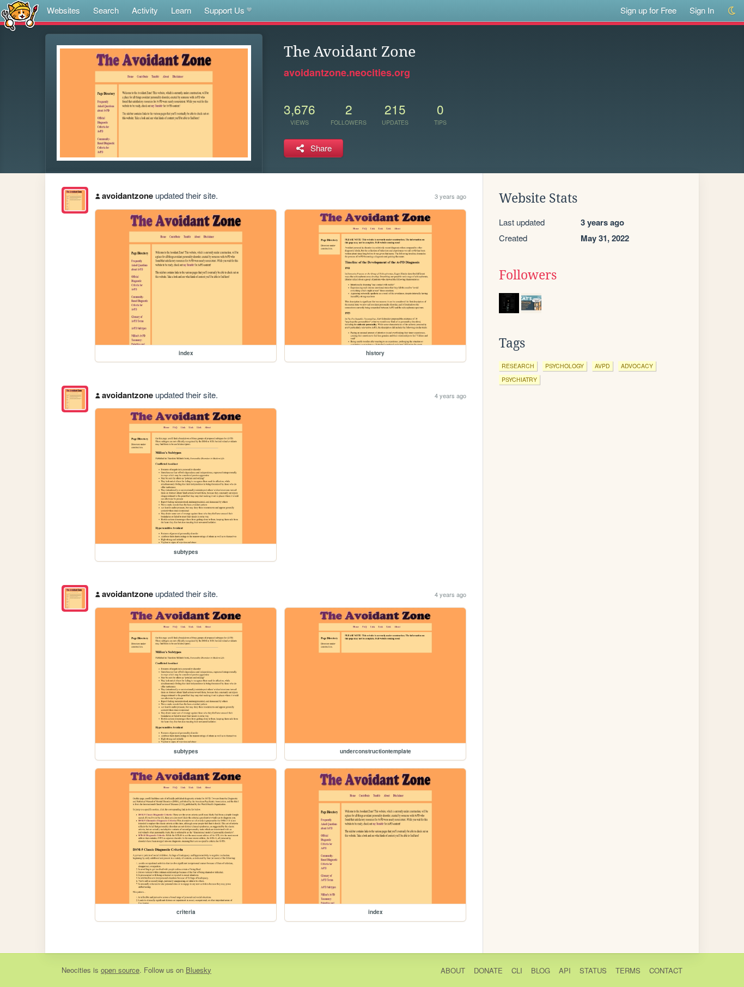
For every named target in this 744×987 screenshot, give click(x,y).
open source (120, 970)
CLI (516, 970)
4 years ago (450, 395)
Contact (665, 970)
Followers (528, 275)
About (453, 970)
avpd (602, 366)
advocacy (637, 366)
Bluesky (198, 970)
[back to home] (20, 15)
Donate (488, 970)
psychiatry (519, 379)
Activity (145, 10)
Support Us (224, 10)
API (565, 970)
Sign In (702, 10)
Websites (63, 10)
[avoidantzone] (75, 200)
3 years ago (450, 196)
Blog (540, 970)
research (518, 366)
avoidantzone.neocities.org (347, 72)
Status (593, 970)
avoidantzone (127, 196)
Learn (181, 10)
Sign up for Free (648, 10)
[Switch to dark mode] (732, 10)
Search (106, 10)
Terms (628, 970)
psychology (564, 366)
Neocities (76, 970)
